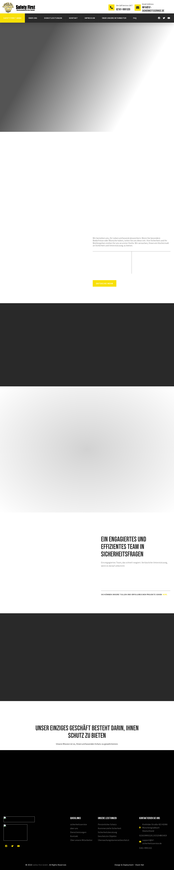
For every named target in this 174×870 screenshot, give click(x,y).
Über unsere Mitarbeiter (114, 18)
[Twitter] (164, 18)
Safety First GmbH (12, 18)
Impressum (90, 18)
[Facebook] (159, 18)
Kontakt (73, 18)
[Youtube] (169, 18)
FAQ (135, 18)
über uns (32, 18)
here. (165, 594)
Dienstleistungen (53, 18)
